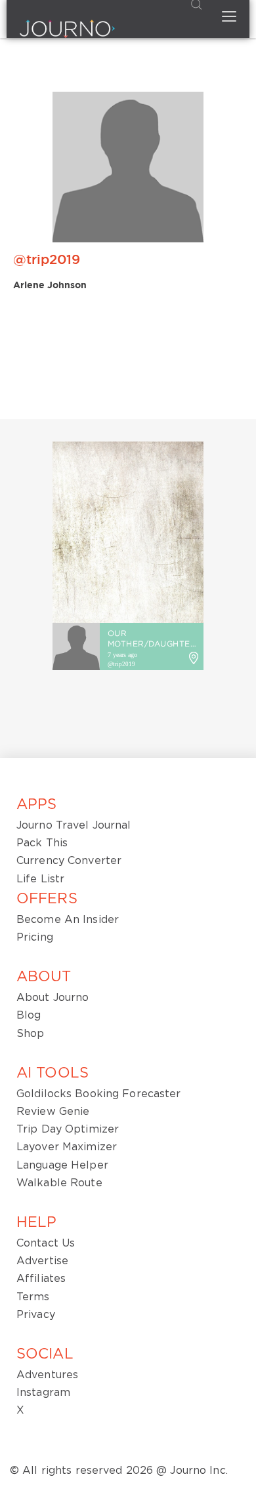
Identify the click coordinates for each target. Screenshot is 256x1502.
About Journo (52, 997)
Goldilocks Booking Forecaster (98, 1094)
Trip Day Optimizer (67, 1129)
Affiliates (41, 1278)
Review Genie (52, 1111)
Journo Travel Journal (73, 825)
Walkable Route (59, 1183)
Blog (28, 1015)
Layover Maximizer (66, 1147)
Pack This (42, 843)
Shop (30, 1033)
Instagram (43, 1392)
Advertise (42, 1261)
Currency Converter (68, 860)
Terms (33, 1297)
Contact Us (45, 1243)
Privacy (35, 1314)
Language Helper (62, 1165)
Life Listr (40, 879)
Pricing (34, 937)
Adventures (47, 1375)
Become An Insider (67, 919)
